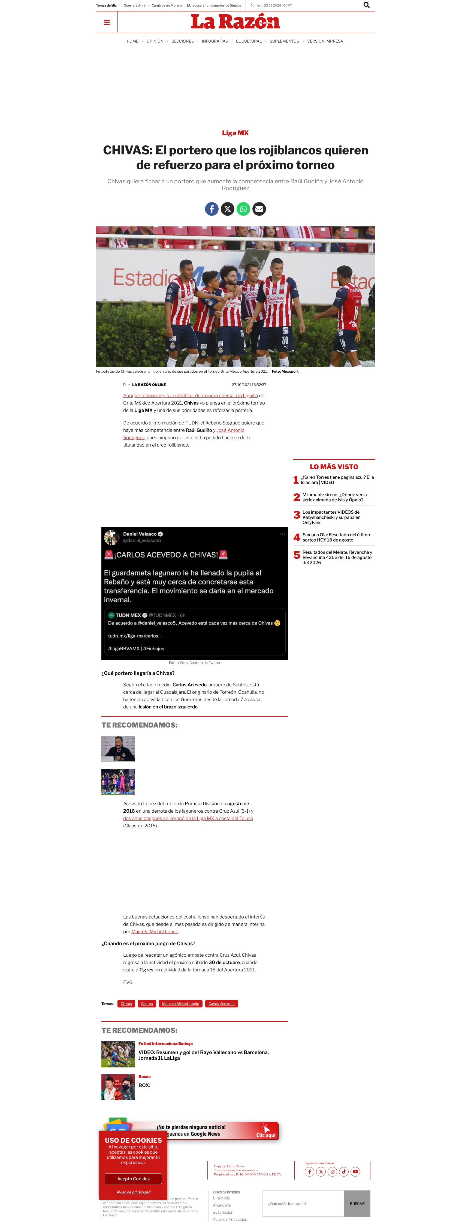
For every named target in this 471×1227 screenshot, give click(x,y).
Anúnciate (222, 1205)
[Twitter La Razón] (227, 209)
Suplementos (284, 41)
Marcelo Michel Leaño (154, 931)
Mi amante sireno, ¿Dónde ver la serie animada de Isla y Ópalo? (335, 497)
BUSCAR (357, 1203)
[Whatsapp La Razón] (243, 209)
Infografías (215, 41)
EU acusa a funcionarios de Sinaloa (214, 5)
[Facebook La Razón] (212, 209)
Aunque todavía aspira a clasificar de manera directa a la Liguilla (190, 395)
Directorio (221, 1198)
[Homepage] (235, 21)
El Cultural (249, 41)
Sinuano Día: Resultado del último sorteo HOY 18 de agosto (336, 537)
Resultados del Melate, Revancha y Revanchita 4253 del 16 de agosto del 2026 (337, 557)
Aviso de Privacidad (230, 1219)
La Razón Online (149, 384)
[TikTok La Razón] (344, 1172)
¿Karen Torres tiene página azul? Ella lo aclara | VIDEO (337, 480)
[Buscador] (367, 5)
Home (132, 41)
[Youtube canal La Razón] (355, 1172)
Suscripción (223, 1212)
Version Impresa (325, 41)
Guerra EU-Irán (135, 5)
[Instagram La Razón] (332, 1172)
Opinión (155, 41)
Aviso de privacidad (133, 1192)
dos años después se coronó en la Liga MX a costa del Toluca (188, 818)
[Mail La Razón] (259, 209)
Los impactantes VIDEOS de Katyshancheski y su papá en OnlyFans (331, 517)
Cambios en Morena (167, 5)
